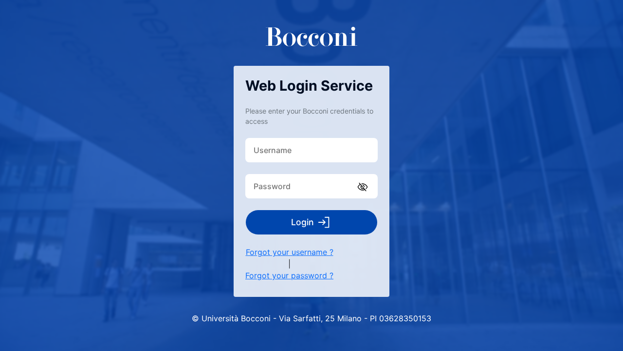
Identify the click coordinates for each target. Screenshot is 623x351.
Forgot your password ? (289, 275)
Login (302, 222)
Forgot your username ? (289, 252)
